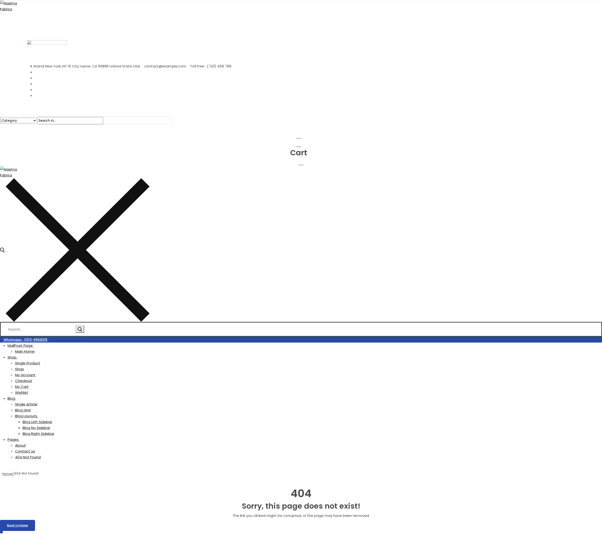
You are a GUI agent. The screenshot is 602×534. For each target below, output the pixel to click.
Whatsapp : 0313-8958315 (25, 339)
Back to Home (17, 525)
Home (7, 474)
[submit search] (80, 329)
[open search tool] (75, 249)
